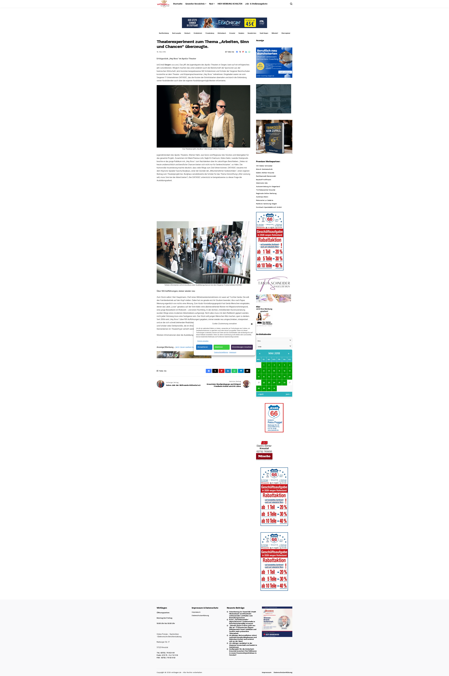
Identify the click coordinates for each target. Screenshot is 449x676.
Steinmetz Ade (262, 183)
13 (289, 371)
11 (279, 371)
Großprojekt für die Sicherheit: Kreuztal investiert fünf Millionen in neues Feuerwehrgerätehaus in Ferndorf (243, 652)
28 (259, 388)
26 (284, 382)
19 (284, 377)
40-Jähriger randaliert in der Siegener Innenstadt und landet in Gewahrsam (243, 645)
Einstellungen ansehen (242, 347)
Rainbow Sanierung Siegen (266, 204)
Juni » (288, 394)
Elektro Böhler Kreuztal (265, 173)
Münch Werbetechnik (264, 169)
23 (269, 382)
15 (264, 377)
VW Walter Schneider (264, 166)
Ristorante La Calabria (264, 200)
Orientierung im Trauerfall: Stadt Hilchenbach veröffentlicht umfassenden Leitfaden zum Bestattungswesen (242, 614)
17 (274, 377)
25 (279, 382)
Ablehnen (219, 347)
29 (264, 388)
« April (260, 394)
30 (269, 388)
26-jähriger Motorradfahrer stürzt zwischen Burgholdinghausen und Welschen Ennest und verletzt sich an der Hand (243, 638)
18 (279, 377)
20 (290, 377)
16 (269, 377)
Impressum (232, 352)
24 (274, 382)
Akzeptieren (202, 347)
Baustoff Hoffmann (263, 180)
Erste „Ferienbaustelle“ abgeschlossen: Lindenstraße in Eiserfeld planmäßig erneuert (242, 621)
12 (284, 371)
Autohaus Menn (262, 197)
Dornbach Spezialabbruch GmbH (269, 207)
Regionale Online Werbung (266, 193)
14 (259, 377)
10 (274, 371)
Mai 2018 (274, 353)
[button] (252, 324)
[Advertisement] (203, 201)
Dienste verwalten (202, 341)
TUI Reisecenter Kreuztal (265, 190)
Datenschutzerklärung (221, 352)
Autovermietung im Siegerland (268, 186)
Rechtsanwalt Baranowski (266, 176)
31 (274, 388)
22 (264, 382)
